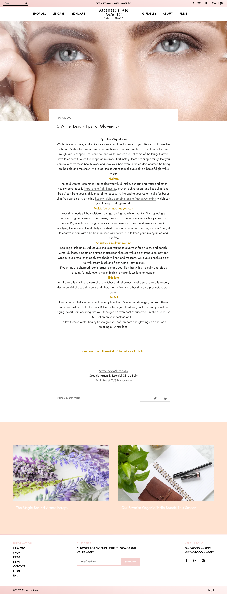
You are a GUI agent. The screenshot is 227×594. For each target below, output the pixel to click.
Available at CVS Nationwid (112, 380)
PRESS (183, 13)
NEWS (16, 561)
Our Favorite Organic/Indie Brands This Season (158, 507)
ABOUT (168, 13)
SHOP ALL (39, 13)
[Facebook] (186, 560)
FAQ (15, 575)
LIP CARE (59, 13)
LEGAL (16, 571)
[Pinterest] (203, 560)
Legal (211, 590)
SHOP (16, 552)
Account (200, 3)
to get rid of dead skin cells (79, 287)
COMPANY (19, 548)
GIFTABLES (149, 13)
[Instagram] (194, 560)
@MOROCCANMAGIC (113, 371)
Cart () (218, 3)
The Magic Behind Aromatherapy (42, 507)
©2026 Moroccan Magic (26, 590)
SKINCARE (78, 13)
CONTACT (19, 566)
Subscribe (131, 561)
